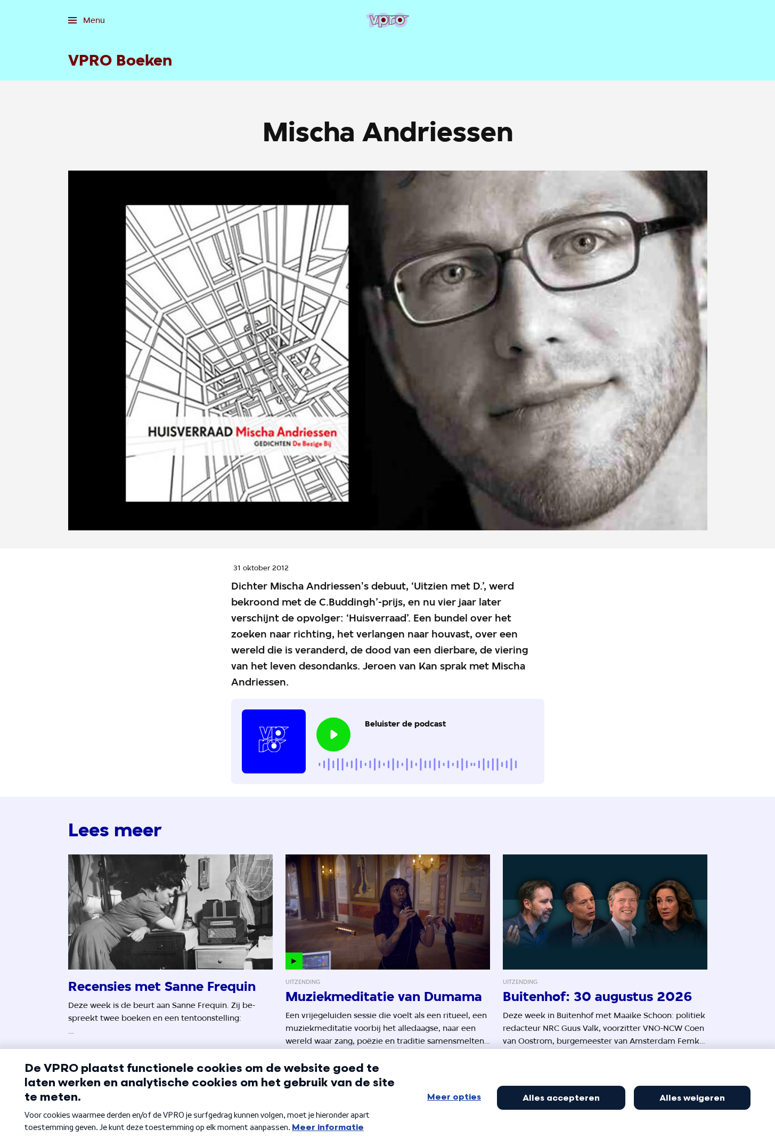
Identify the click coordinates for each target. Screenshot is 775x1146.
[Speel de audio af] (333, 734)
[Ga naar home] (387, 20)
